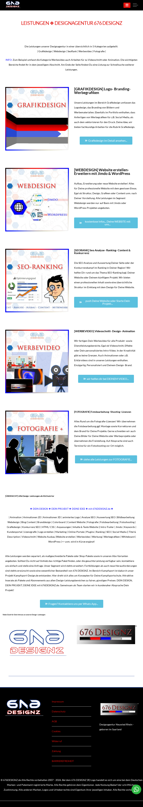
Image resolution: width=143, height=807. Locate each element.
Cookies (56, 731)
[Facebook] (60, 794)
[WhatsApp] (82, 794)
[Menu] (126, 5)
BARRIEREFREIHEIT (63, 760)
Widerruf (57, 741)
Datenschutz (58, 711)
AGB (54, 721)
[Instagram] (71, 794)
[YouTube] (76, 794)
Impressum (58, 701)
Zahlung (56, 751)
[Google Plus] (66, 794)
